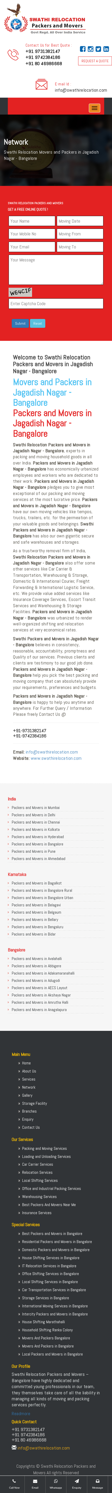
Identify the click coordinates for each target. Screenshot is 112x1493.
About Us (29, 1071)
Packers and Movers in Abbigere (36, 966)
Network (28, 1087)
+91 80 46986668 (44, 63)
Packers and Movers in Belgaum (36, 912)
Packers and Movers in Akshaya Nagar (41, 995)
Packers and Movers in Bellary (35, 919)
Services (28, 1079)
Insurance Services (37, 1212)
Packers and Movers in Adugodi (36, 980)
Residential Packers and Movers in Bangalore (57, 1241)
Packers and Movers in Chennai (36, 822)
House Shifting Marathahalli (43, 1322)
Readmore (21, 1413)
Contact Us (31, 1127)
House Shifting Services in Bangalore (50, 1257)
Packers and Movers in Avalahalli (37, 958)
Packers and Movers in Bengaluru (37, 927)
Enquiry (27, 1119)
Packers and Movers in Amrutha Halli (40, 1002)
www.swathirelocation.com (56, 758)
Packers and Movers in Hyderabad (38, 836)
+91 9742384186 (43, 57)
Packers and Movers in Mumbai (36, 807)
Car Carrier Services (37, 1164)
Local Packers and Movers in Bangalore (52, 1354)
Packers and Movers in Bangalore (37, 844)
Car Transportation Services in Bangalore (54, 1290)
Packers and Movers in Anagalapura (39, 1009)
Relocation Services (37, 1172)
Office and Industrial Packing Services (51, 1188)
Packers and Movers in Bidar (34, 934)
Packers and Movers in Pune (33, 851)
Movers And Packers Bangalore (46, 1338)
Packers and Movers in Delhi (33, 815)
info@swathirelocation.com (81, 90)
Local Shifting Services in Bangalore (50, 1281)
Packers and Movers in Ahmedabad (38, 858)
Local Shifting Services (40, 1180)
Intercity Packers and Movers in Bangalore (55, 1314)
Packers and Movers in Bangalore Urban (42, 897)
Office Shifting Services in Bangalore (50, 1273)
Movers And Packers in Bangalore (48, 1346)
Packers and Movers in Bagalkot (37, 883)
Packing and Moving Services (44, 1148)
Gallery (27, 1095)
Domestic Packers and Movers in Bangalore (56, 1249)
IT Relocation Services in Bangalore (49, 1266)
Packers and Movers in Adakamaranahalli (43, 973)
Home (26, 1063)
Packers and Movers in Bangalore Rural (42, 890)
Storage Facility (34, 1103)
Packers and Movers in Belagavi (36, 905)
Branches (29, 1111)
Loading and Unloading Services (46, 1156)
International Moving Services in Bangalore (55, 1306)
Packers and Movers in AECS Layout (39, 987)
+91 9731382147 (43, 51)
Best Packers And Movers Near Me (49, 1204)
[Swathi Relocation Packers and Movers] (12, 108)
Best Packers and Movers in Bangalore (52, 1233)
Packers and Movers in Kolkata (36, 829)
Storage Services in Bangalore (45, 1298)
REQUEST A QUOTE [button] (95, 61)
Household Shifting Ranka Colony (47, 1330)
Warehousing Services (39, 1196)
